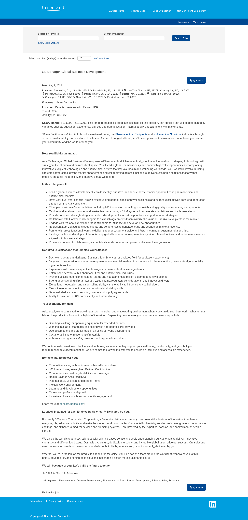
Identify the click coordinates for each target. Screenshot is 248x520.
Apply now (195, 80)
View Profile (199, 22)
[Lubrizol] (53, 8)
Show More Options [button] (48, 42)
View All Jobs (37, 501)
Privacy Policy (55, 501)
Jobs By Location (162, 10)
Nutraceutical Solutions (167, 134)
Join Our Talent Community (191, 10)
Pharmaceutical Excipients (131, 134)
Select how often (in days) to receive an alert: (53, 58)
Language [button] (183, 22)
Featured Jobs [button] (138, 10)
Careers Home (116, 10)
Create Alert (102, 58)
